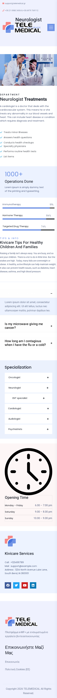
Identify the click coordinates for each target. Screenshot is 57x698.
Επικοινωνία (12, 661)
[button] (28, 70)
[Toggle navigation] (51, 27)
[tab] (28, 293)
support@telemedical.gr (15, 3)
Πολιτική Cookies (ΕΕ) (17, 669)
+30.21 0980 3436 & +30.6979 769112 (21, 10)
